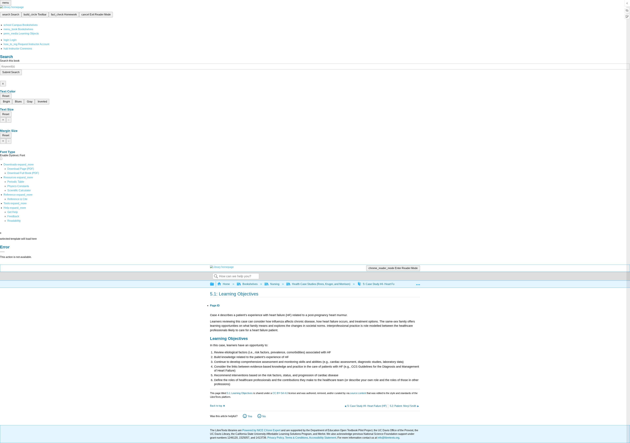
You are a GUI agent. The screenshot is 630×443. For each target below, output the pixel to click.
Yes (250, 416)
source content (358, 393)
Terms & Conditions (296, 437)
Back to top (216, 405)
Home (226, 284)
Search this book (10, 60)
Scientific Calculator (19, 190)
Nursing (275, 284)
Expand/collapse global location (418, 283)
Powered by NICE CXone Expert (261, 430)
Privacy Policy (275, 437)
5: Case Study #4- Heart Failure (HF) (384, 284)
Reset (5, 96)
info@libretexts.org (388, 437)
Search (216, 276)
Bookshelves (250, 284)
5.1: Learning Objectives (240, 393)
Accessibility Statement (322, 437)
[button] (13, 216)
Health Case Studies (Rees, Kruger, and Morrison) (321, 284)
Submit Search (11, 72)
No (264, 416)
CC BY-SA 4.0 (280, 393)
